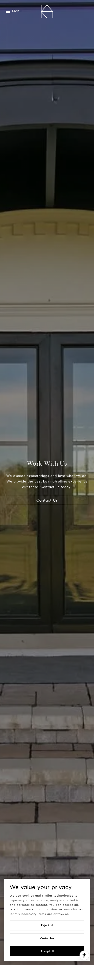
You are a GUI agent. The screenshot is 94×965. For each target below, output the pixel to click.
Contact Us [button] (47, 500)
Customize (47, 938)
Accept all (47, 951)
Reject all (47, 925)
